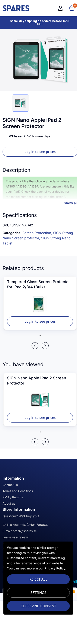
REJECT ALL (38, 579)
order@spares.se (25, 531)
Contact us (10, 485)
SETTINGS (38, 592)
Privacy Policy (55, 568)
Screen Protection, (37, 233)
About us (9, 503)
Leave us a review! (16, 537)
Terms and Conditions (18, 491)
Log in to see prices (40, 151)
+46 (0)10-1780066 (34, 524)
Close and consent (38, 606)
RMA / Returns (13, 497)
